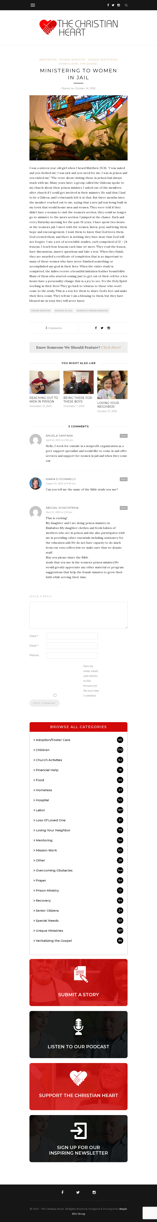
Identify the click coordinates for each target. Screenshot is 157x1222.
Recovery (79, 900)
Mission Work (79, 850)
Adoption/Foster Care (79, 740)
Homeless (79, 790)
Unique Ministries (103, 59)
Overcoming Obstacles (79, 870)
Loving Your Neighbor (79, 830)
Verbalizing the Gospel (78, 63)
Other (79, 860)
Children (79, 750)
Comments (54, 328)
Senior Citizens (79, 910)
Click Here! (111, 347)
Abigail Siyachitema (62, 507)
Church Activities (79, 760)
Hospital (79, 800)
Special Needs (79, 920)
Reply (124, 435)
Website (34, 655)
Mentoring (48, 59)
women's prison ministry (92, 311)
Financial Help (79, 770)
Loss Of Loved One (79, 820)
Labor (79, 810)
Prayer (79, 880)
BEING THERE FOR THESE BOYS (77, 399)
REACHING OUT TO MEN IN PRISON (43, 399)
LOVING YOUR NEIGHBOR (108, 404)
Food (79, 780)
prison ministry (41, 311)
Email (33, 645)
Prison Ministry (72, 59)
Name (33, 636)
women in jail (64, 311)
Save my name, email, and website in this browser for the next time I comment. (91, 680)
